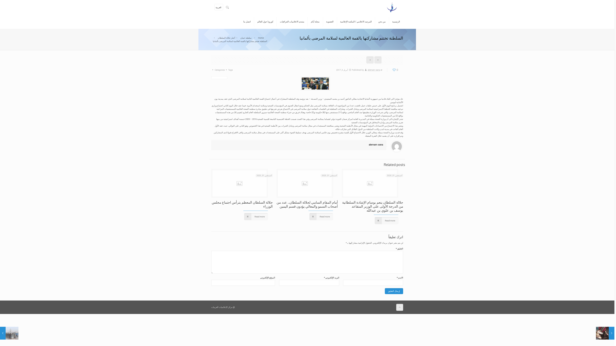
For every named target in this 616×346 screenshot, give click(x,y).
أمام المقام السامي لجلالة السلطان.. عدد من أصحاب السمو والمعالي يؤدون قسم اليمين (307, 204)
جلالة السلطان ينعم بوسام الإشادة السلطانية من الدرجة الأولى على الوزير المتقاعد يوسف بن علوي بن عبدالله (372, 206)
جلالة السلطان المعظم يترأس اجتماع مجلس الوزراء (242, 204)
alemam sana (374, 70)
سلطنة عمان (246, 38)
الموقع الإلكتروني (267, 277)
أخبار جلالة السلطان (226, 38)
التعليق (399, 248)
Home (261, 38)
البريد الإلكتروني (331, 277)
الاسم (400, 277)
